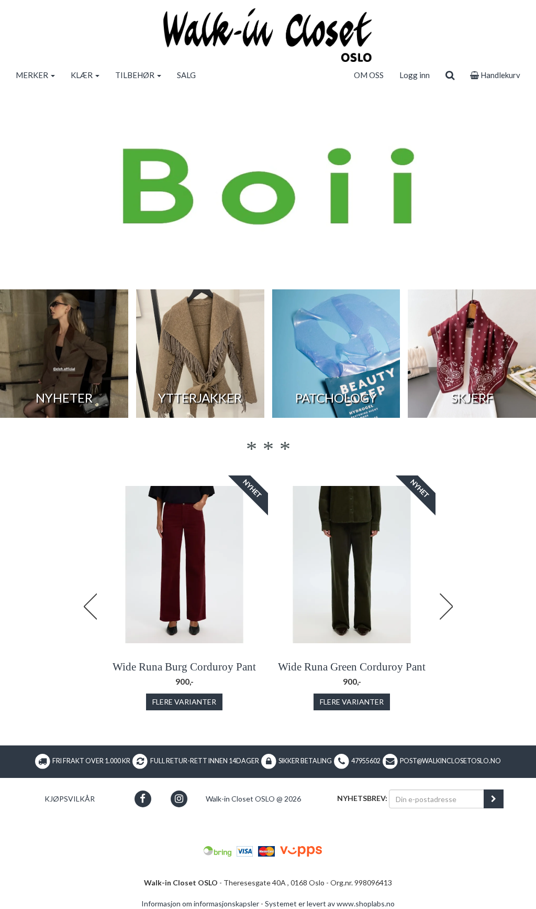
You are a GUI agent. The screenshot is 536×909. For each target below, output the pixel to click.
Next (446, 606)
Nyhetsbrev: (362, 798)
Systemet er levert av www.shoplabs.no (330, 903)
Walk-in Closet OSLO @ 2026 (253, 798)
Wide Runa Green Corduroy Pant (352, 667)
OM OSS (369, 75)
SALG (186, 75)
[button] (142, 799)
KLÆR (82, 75)
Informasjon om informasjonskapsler (200, 903)
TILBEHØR (135, 75)
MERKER (33, 75)
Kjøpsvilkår (69, 798)
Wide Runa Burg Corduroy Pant (184, 667)
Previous (90, 606)
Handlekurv (499, 75)
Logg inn (414, 75)
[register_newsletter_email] (494, 798)
